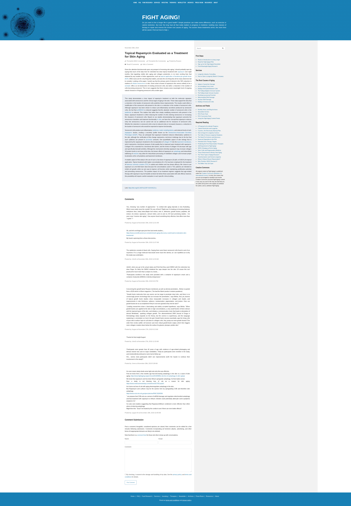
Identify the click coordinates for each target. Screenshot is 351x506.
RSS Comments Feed (204, 116)
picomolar (149, 139)
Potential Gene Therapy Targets (207, 141)
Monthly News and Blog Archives (208, 109)
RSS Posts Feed (203, 114)
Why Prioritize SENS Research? (207, 161)
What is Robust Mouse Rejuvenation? (209, 159)
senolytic (128, 86)
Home (135, 2)
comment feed (141, 435)
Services (157, 2)
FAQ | (139, 496)
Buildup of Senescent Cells (206, 101)
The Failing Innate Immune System (208, 93)
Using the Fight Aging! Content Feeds (209, 118)
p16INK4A (140, 110)
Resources (208, 2)
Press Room (199, 2)
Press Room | (201, 496)
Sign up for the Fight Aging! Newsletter (209, 64)
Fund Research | (148, 496)
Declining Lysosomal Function (207, 95)
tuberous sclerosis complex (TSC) (138, 164)
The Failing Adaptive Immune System (209, 91)
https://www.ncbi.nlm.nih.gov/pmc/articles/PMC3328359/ (144, 393)
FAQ (139, 2)
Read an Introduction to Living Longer (209, 59)
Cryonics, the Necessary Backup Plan (209, 130)
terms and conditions (172, 500)
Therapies (172, 2)
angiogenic (128, 132)
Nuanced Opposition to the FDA (207, 139)
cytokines (155, 130)
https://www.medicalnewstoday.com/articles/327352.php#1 (145, 383)
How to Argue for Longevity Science (208, 133)
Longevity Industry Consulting (206, 74)
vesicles (135, 153)
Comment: (128, 447)
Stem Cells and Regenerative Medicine (209, 150)
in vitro (159, 119)
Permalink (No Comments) (157, 61)
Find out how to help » (160, 30)
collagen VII (168, 142)
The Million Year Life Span (205, 163)
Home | (133, 496)
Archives (190, 2)
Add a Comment (148, 64)
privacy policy (177, 474)
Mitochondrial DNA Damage (206, 97)
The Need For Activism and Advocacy (209, 137)
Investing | (166, 496)
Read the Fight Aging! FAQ (206, 62)
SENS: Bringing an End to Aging (207, 148)
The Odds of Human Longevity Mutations (210, 135)
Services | (158, 496)
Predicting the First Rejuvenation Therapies (210, 144)
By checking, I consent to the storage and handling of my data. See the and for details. (158, 476)
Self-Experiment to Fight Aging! (207, 146)
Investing (165, 2)
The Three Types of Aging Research (208, 154)
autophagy (177, 151)
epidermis (128, 112)
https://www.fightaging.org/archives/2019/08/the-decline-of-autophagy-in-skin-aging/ (158, 376)
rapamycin (181, 72)
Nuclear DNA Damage (204, 99)
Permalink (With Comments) (136, 61)
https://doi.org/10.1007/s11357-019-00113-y (142, 188)
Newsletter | (183, 496)
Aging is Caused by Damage (206, 84)
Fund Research (147, 2)
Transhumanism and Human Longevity (209, 157)
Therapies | (174, 496)
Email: (161, 439)
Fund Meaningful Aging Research (208, 66)
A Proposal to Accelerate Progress (208, 126)
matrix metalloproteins (166, 130)
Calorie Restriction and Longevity (207, 128)
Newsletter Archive (203, 112)
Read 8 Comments (133, 64)
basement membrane (184, 142)
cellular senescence (138, 83)
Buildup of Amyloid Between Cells (208, 88)
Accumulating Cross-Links (206, 86)
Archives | (191, 496)
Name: (127, 439)
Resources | (210, 496)
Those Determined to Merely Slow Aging (210, 152)
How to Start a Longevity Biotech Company (210, 76)
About (216, 2)
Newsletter (182, 2)
